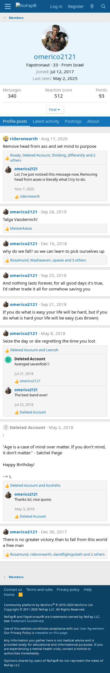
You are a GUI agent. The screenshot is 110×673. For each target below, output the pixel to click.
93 (101, 96)
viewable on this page (51, 632)
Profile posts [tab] (15, 121)
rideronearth (24, 138)
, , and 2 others (52, 158)
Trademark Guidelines (26, 621)
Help (88, 589)
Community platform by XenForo (48, 605)
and (34, 349)
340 (12, 96)
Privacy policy (68, 589)
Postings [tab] (73, 121)
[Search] (103, 6)
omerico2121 (26, 168)
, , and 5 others (48, 260)
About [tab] (93, 121)
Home (9, 594)
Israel (78, 65)
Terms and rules (39, 589)
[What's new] (92, 6)
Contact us (13, 589)
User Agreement (92, 628)
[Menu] (7, 6)
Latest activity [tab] (46, 121)
